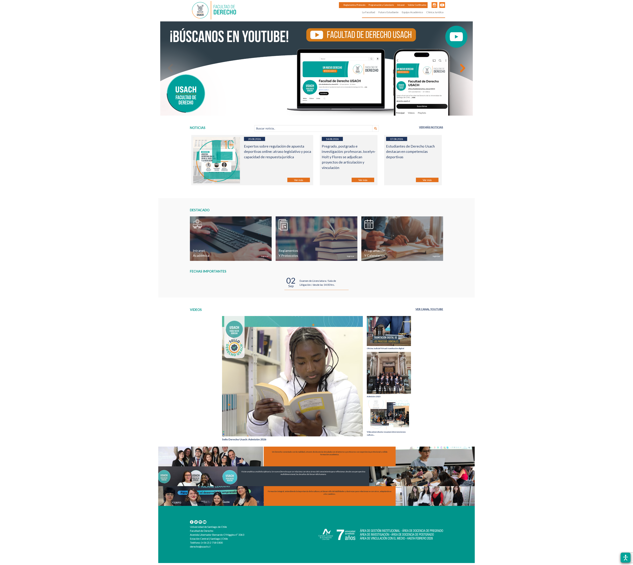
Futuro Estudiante (388, 12)
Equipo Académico (412, 12)
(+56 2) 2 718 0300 (212, 542)
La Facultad (368, 12)
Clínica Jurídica (434, 12)
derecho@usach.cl (200, 546)
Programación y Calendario (381, 5)
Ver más (298, 179)
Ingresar (265, 256)
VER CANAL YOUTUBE (429, 309)
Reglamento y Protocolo (354, 5)
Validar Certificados (417, 5)
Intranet (401, 5)
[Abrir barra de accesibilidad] (626, 558)
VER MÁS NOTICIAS (431, 127)
